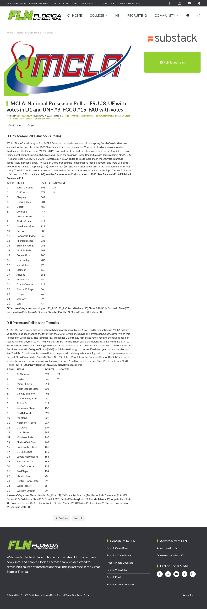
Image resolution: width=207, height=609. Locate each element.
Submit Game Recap (16, 3)
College (65, 115)
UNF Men (55, 118)
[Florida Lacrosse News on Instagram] (179, 3)
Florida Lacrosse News (22, 118)
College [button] (97, 15)
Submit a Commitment (40, 3)
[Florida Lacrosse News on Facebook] (169, 3)
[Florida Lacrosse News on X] (199, 3)
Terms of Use (70, 595)
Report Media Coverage (66, 3)
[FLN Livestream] (188, 15)
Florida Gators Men (103, 115)
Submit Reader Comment (131, 3)
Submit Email (108, 3)
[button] (199, 15)
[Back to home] (34, 15)
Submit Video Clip (91, 3)
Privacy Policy (83, 595)
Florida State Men (41, 118)
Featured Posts (86, 115)
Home (77, 15)
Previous (63, 518)
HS (117, 15)
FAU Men (74, 115)
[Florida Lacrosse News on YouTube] (189, 3)
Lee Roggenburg (24, 115)
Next (76, 518)
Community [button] (165, 15)
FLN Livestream (174, 62)
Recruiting (137, 15)
